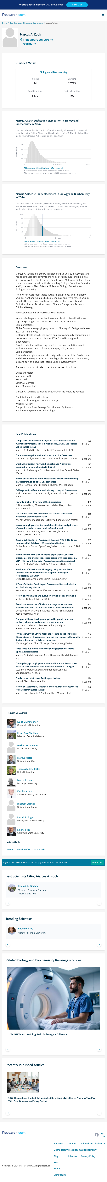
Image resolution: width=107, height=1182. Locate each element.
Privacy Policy (88, 1156)
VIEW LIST (77, 4)
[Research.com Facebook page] (97, 1135)
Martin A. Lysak (25, 780)
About (57, 1168)
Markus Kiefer (24, 757)
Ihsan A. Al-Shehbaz (27, 733)
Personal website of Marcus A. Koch (26, 849)
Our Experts (60, 1174)
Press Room (74, 1149)
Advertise (73, 1156)
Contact (72, 1143)
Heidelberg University (38, 40)
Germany (29, 43)
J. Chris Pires (23, 829)
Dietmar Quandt (26, 803)
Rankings (58, 1143)
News (56, 1162)
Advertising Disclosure (93, 1143)
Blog (56, 1156)
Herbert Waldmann (27, 745)
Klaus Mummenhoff (27, 721)
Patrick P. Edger (25, 817)
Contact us (97, 862)
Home (4, 23)
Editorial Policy (89, 1149)
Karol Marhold (24, 791)
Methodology (61, 1149)
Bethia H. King (25, 928)
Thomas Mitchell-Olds (28, 769)
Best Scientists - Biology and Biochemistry (26, 23)
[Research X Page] (103, 1135)
